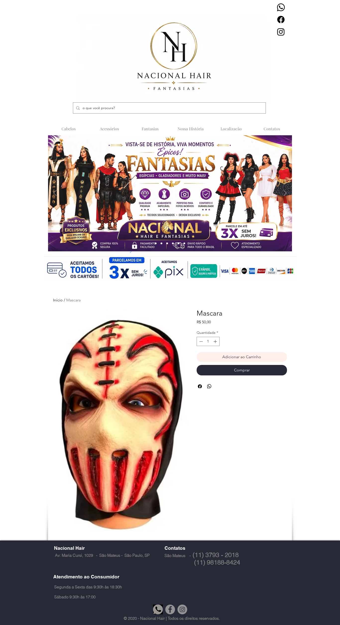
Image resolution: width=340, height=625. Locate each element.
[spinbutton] (208, 341)
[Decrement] (200, 341)
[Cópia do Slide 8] (184, 243)
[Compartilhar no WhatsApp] (209, 386)
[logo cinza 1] (158, 609)
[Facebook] (281, 19)
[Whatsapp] (281, 7)
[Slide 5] (178, 243)
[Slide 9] (167, 243)
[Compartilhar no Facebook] (200, 386)
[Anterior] (55, 193)
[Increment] (216, 341)
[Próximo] (284, 193)
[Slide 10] (173, 243)
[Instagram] (281, 32)
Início (58, 300)
